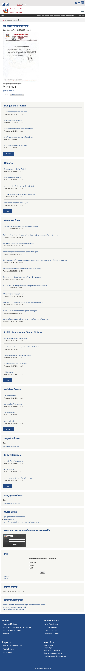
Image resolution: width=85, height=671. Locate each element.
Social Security (51, 627)
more (7, 211)
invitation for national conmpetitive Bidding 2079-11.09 (21, 347)
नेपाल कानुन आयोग (9, 519)
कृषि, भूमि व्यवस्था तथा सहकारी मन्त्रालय (14, 517)
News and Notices (10, 624)
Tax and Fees (8, 634)
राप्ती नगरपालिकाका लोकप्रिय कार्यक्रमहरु (14, 609)
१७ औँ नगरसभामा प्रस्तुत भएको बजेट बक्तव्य (15, 112)
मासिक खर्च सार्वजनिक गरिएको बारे (12, 177)
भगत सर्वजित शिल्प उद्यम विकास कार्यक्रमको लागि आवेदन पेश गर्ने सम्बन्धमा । (22, 269)
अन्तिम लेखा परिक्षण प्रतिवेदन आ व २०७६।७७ (16, 203)
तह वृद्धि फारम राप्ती (9, 469)
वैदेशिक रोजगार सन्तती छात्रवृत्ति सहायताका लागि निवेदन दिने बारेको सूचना (22, 277)
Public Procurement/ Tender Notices (17, 627)
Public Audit (7, 652)
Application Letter (51, 634)
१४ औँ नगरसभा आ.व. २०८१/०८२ (13, 120)
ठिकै (32, 568)
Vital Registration (51, 624)
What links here (17, 95)
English (19, 4)
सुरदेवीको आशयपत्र (9, 372)
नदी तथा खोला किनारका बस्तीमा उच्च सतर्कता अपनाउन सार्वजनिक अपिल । (52, 16)
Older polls (6, 576)
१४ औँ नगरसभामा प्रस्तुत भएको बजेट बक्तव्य (15, 145)
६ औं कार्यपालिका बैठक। (10, 412)
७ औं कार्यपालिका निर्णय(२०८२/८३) (13, 404)
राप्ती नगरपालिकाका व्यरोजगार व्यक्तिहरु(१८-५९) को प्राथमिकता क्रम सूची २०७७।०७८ (26, 319)
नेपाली (25, 4)
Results (5, 578)
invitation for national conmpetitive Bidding (17, 355)
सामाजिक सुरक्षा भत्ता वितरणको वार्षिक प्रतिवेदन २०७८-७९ (19, 478)
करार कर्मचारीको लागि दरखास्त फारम (13, 461)
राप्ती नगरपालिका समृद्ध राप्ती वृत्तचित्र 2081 (14, 607)
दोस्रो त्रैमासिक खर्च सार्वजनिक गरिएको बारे (15, 169)
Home (3, 20)
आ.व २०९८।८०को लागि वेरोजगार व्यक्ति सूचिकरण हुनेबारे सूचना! (20, 311)
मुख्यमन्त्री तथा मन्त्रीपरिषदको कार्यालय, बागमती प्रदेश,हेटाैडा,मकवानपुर (22, 522)
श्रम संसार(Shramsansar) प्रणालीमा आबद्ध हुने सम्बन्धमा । (19, 243)
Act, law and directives (12, 631)
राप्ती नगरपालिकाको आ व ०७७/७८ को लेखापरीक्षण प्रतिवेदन (19, 194)
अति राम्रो (33, 562)
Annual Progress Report (12, 646)
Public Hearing (8, 649)
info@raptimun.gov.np (54, 653)
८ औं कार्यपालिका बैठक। (10, 396)
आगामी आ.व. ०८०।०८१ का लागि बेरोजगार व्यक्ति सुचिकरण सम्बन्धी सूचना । (23, 302)
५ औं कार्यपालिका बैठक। (10, 421)
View (7, 95)
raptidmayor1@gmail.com (11, 503)
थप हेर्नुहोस (8, 154)
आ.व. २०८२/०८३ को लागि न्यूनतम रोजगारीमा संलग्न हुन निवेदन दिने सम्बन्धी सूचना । (25, 285)
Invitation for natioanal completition (15, 338)
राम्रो (32, 565)
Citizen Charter (51, 631)
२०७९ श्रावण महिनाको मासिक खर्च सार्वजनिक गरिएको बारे (19, 186)
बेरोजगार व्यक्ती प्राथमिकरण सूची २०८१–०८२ (15, 294)
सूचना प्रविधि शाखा (8, 91)
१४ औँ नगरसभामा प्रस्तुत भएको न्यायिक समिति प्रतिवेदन (18, 129)
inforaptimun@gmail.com (11, 446)
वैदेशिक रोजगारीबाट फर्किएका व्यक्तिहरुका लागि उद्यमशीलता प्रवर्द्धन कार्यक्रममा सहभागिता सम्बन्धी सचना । (30, 235)
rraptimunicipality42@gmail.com (55, 656)
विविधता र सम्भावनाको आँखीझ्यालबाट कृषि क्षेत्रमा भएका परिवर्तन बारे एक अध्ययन (24, 605)
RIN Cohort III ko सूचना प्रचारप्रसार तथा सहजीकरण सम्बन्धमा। (21, 226)
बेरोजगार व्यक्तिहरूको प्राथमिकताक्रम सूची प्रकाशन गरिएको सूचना (20, 252)
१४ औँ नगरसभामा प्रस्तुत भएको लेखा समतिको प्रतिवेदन (18, 137)
